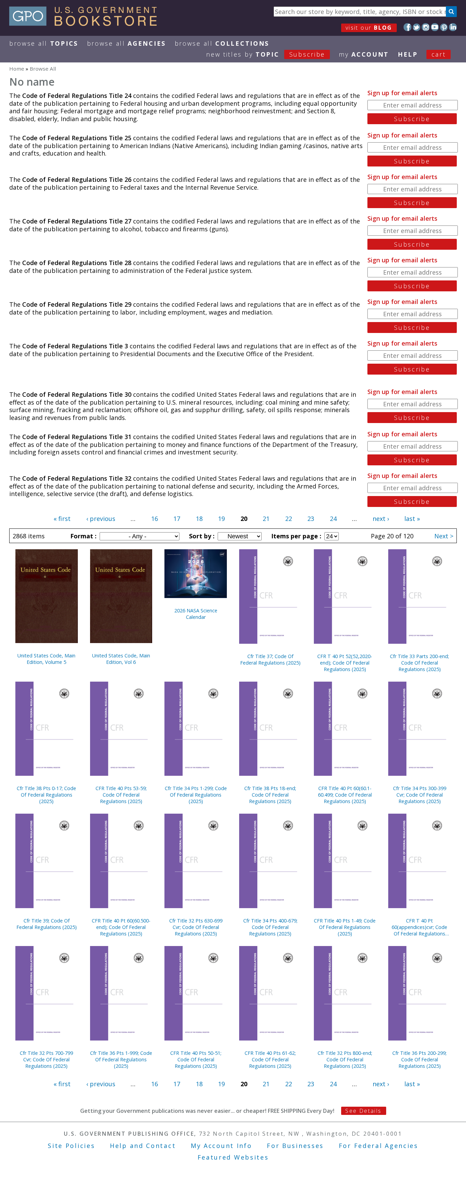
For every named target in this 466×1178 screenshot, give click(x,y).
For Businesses (295, 1145)
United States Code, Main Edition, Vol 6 (121, 658)
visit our (369, 27)
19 (221, 518)
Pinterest (444, 27)
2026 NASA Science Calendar (195, 613)
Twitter (417, 27)
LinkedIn (453, 27)
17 (176, 518)
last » (412, 518)
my (364, 54)
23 (310, 518)
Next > (443, 536)
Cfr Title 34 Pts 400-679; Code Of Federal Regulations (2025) (270, 927)
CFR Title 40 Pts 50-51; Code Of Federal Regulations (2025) (195, 1059)
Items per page (295, 536)
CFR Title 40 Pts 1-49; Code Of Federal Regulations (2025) (345, 927)
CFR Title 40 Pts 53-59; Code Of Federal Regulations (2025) (121, 794)
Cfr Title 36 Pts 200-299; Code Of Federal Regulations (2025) (419, 1059)
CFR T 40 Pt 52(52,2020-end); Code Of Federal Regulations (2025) (344, 662)
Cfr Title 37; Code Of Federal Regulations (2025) (270, 659)
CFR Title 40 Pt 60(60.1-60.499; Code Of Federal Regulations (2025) (345, 794)
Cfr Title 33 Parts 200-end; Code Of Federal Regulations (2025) (419, 662)
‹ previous (100, 518)
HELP (408, 54)
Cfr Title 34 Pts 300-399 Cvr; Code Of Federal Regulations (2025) (419, 794)
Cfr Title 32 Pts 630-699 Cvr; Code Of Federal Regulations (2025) (195, 927)
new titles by (265, 54)
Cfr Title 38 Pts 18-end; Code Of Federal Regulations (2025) (270, 794)
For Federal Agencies (378, 1145)
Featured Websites (233, 1157)
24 (333, 518)
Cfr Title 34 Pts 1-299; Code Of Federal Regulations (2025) (196, 794)
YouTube (435, 27)
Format (82, 536)
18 (199, 518)
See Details (363, 1111)
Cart (439, 54)
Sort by (201, 536)
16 (154, 518)
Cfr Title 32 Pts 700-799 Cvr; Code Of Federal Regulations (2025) (46, 1059)
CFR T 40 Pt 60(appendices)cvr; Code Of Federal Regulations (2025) (419, 927)
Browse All (43, 43)
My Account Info (221, 1145)
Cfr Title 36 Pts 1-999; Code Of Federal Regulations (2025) (121, 1059)
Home (16, 68)
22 (288, 518)
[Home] (86, 23)
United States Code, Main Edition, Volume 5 (46, 658)
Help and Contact (143, 1145)
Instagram (425, 27)
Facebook (407, 27)
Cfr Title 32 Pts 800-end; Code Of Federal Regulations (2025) (345, 1059)
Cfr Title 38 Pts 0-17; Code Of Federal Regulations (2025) (46, 794)
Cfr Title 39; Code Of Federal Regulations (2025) (46, 923)
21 (266, 518)
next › (381, 518)
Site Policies (71, 1145)
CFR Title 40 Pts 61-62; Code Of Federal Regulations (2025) (270, 1059)
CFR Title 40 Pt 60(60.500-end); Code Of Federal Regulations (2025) (121, 927)
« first (62, 518)
